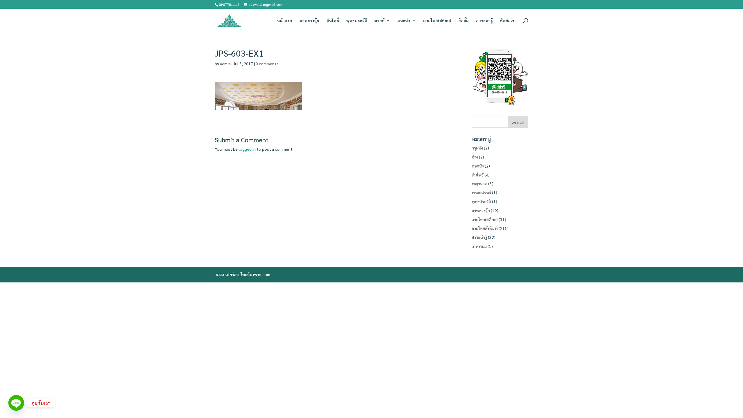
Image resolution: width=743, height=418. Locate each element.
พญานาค (479, 183)
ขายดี (379, 20)
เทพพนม (479, 246)
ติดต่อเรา (508, 20)
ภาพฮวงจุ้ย (309, 20)
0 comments (267, 63)
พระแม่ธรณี (481, 192)
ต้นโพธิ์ (333, 20)
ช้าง (475, 156)
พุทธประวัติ (356, 20)
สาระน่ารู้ (484, 20)
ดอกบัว (478, 165)
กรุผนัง (477, 147)
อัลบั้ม (463, 20)
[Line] (16, 403)
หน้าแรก (284, 20)
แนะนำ (404, 20)
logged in (247, 149)
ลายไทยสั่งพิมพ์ (485, 228)
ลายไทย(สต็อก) (437, 20)
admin (225, 63)
